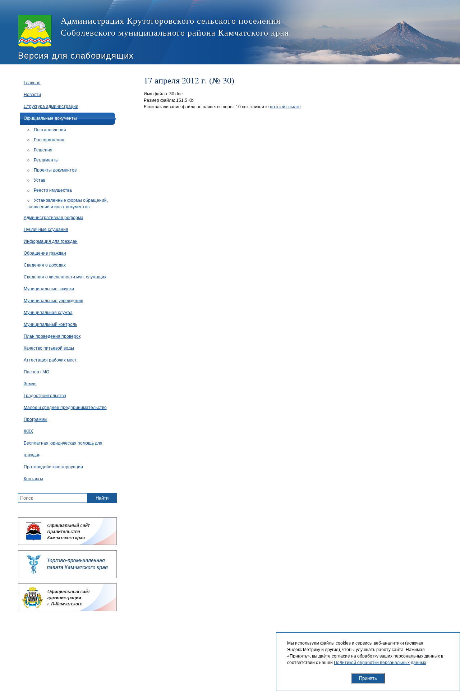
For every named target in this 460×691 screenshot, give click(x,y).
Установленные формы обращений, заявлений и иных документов (68, 203)
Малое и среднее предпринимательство (65, 407)
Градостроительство (45, 395)
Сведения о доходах (45, 265)
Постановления (50, 129)
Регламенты (46, 160)
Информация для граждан (51, 241)
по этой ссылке (285, 106)
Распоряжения (49, 139)
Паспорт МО (36, 371)
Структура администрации (51, 106)
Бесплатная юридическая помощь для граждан (63, 449)
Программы (35, 419)
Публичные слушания (46, 229)
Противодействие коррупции (53, 466)
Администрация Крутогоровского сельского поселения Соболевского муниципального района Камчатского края (175, 26)
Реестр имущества (53, 190)
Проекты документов (55, 170)
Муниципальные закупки (49, 288)
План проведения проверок (52, 336)
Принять (368, 678)
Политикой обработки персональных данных (380, 662)
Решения (43, 150)
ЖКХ (28, 431)
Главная (32, 82)
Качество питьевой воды (49, 348)
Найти (102, 498)
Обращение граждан (45, 253)
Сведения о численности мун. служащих (65, 276)
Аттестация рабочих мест (50, 360)
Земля (30, 383)
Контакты (33, 478)
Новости (32, 94)
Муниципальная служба (48, 312)
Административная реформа (53, 217)
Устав (39, 180)
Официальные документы (50, 118)
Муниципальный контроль (50, 324)
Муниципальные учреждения (53, 300)
